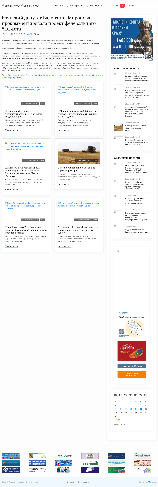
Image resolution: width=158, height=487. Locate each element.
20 (131, 409)
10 (115, 405)
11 (120, 405)
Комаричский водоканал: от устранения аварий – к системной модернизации (23, 113)
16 (146, 405)
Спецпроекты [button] (77, 6)
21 (136, 409)
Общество (29, 34)
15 (141, 405)
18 (120, 409)
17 (115, 409)
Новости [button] (59, 6)
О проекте (71, 482)
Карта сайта (83, 482)
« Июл (117, 420)
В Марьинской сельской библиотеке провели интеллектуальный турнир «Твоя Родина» (77, 113)
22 (141, 409)
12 (126, 405)
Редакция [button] (95, 6)
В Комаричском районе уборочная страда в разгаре (77, 169)
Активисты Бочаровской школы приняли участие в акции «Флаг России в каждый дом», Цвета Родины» (22, 172)
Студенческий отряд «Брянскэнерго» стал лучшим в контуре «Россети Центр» (78, 230)
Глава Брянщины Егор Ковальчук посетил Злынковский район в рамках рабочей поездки (26, 230)
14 (136, 405)
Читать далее (11, 130)
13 (131, 405)
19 (126, 409)
